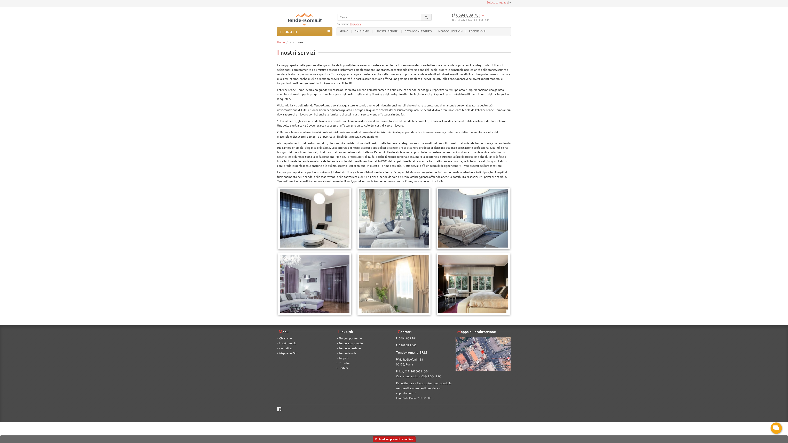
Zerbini (343, 368)
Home (281, 42)
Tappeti (344, 358)
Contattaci (286, 348)
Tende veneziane (350, 348)
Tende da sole (347, 353)
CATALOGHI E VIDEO (418, 31)
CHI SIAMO (362, 31)
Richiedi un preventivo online (394, 439)
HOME (344, 31)
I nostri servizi (288, 343)
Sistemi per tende (350, 338)
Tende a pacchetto (351, 343)
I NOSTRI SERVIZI (387, 31)
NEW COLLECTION (450, 31)
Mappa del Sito (288, 353)
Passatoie (345, 363)
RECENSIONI (477, 31)
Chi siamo (285, 338)
